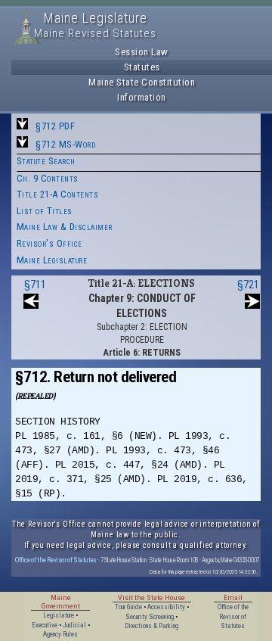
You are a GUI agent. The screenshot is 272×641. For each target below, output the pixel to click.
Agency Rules (60, 634)
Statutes (142, 67)
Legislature (58, 615)
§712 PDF (55, 126)
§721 (248, 284)
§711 (35, 284)
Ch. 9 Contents (48, 178)
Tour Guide (128, 607)
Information (141, 97)
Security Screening (149, 617)
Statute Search (46, 160)
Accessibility (166, 607)
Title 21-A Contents (58, 194)
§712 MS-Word (65, 144)
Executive (44, 625)
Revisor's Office (49, 243)
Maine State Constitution (141, 82)
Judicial (74, 625)
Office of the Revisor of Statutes (56, 559)
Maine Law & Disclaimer (65, 226)
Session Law (141, 52)
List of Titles (45, 210)
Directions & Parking (151, 626)
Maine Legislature (52, 260)
